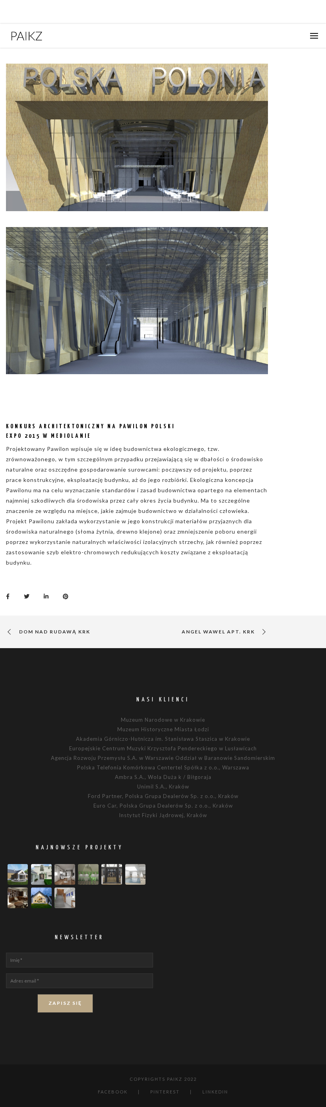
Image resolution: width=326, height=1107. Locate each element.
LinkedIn (215, 1091)
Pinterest (165, 1091)
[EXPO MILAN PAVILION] (10, 595)
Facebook (113, 1091)
